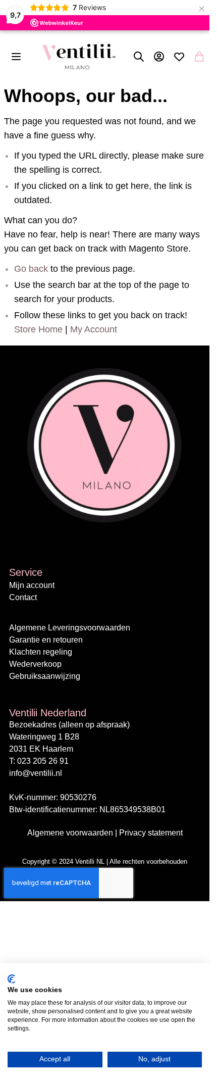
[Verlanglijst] (179, 57)
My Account (93, 329)
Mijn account (32, 585)
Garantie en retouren (46, 639)
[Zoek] (139, 57)
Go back (31, 269)
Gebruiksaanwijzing (44, 676)
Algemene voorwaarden (71, 832)
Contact (23, 597)
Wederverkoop (35, 664)
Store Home (38, 329)
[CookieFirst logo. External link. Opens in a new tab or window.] (11, 979)
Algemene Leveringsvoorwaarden (69, 627)
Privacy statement (151, 832)
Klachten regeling (40, 652)
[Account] (159, 57)
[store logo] (78, 56)
